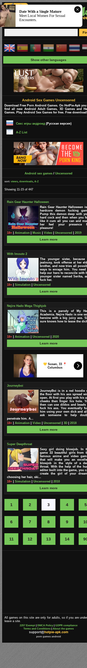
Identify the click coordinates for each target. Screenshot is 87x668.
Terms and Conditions (37, 628)
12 (30, 539)
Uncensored (63, 173)
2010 (56, 481)
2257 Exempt (27, 625)
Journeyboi (15, 385)
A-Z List (21, 132)
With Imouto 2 (17, 254)
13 (48, 539)
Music (36, 232)
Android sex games (38, 173)
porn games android (48, 636)
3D (65, 423)
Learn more (49, 239)
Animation (22, 232)
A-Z (36, 181)
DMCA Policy (45, 625)
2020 (55, 336)
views (14, 181)
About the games (63, 628)
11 (11, 539)
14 (67, 539)
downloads (26, 181)
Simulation (23, 284)
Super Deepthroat (19, 444)
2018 (73, 423)
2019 (78, 232)
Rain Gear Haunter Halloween (28, 202)
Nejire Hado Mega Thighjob (26, 306)
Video (48, 232)
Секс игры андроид (30, 123)
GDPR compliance (66, 625)
